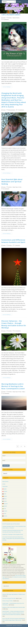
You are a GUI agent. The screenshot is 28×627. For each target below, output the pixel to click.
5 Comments (6, 19)
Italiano (5, 501)
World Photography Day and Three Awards (11, 523)
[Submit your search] (14, 1)
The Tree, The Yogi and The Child (8, 598)
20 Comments (6, 188)
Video (23, 391)
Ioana (4, 17)
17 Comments (21, 110)
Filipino (5, 498)
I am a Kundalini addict (10, 14)
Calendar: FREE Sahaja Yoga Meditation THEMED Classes (13, 594)
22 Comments (17, 331)
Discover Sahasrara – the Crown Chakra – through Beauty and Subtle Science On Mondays (13, 324)
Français (5, 491)
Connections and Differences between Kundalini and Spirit (13, 241)
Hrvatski (5, 511)
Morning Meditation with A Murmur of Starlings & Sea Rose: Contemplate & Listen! (13, 386)
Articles (10, 17)
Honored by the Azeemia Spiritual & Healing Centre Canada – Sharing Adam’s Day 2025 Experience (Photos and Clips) (13, 538)
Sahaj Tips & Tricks (17, 187)
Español (5, 496)
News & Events (16, 17)
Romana (5, 516)
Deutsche (5, 503)
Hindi (4, 508)
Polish (4, 513)
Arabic (4, 493)
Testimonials (4, 486)
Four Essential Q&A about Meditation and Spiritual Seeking (11, 181)
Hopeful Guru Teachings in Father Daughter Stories (12, 534)
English (5, 489)
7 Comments (17, 245)
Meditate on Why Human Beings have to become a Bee (13, 607)
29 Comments (6, 393)
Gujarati (5, 506)
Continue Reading (7, 87)
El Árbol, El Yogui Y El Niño (7, 600)
